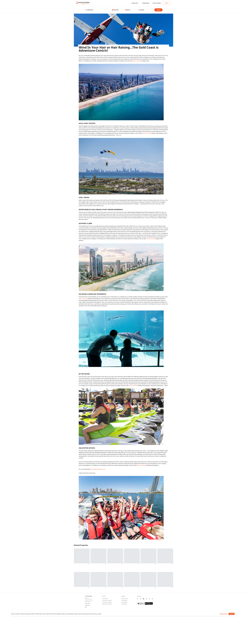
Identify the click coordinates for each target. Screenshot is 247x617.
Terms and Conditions (107, 600)
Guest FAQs (87, 603)
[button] (117, 9)
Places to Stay (124, 598)
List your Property (88, 600)
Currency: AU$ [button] (134, 3)
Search (158, 10)
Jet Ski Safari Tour (128, 376)
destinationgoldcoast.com (98, 469)
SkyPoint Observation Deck (149, 228)
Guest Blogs (124, 604)
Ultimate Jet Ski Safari (151, 378)
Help (86, 607)
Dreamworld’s (123, 200)
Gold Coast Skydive (97, 128)
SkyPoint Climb (104, 233)
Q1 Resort (159, 226)
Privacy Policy (105, 598)
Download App (145, 3)
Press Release (124, 602)
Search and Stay (136, 61)
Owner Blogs (124, 600)
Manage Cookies (223, 613)
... (152, 10)
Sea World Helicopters (100, 452)
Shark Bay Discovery (87, 300)
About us (87, 598)
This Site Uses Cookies (107, 602)
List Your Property (157, 3)
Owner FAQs (87, 601)
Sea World (161, 298)
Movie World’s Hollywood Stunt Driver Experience (141, 212)
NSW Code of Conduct (107, 604)
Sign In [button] (166, 3)
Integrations (87, 605)
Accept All (231, 613)
